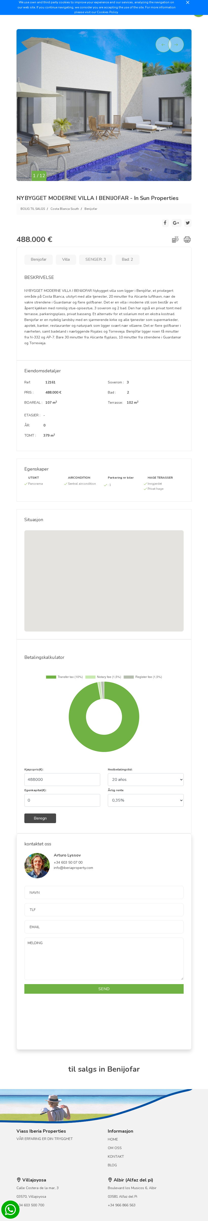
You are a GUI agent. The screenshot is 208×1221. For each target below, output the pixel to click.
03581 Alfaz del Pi (122, 1196)
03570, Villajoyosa (31, 1196)
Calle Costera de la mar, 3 (37, 1188)
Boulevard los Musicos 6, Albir (132, 1188)
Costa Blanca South (64, 209)
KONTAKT (116, 1156)
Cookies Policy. (107, 12)
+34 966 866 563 (121, 1205)
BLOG (112, 1165)
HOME (113, 1139)
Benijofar (90, 209)
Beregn (40, 818)
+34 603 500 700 (30, 1205)
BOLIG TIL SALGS (33, 209)
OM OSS (115, 1148)
